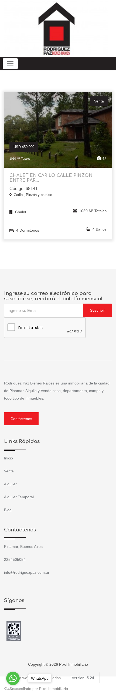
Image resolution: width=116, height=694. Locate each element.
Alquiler (10, 484)
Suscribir (97, 310)
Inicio (8, 458)
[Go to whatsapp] (13, 678)
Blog (8, 510)
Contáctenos (21, 419)
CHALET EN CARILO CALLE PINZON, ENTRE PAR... (51, 178)
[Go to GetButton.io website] (13, 688)
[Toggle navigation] (10, 63)
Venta (9, 471)
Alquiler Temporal (19, 497)
